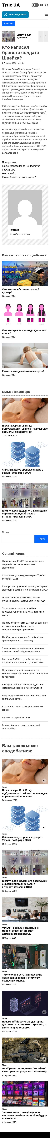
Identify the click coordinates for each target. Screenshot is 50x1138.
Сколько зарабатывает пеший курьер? (20, 290)
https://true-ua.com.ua (20, 234)
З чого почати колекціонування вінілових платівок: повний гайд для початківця (23, 650)
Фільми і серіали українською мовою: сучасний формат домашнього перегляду (23, 599)
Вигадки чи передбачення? (16, 717)
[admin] (25, 207)
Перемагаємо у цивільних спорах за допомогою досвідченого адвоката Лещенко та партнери (25, 673)
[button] (40, 36)
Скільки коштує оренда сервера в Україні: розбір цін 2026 (22, 471)
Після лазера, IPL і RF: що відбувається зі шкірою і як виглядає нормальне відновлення (25, 428)
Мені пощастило (17, 14)
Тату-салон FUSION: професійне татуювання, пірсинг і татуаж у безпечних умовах (23, 612)
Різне (4, 787)
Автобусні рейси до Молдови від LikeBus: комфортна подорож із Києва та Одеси (23, 686)
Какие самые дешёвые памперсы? (23, 371)
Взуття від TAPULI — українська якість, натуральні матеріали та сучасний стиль (22, 661)
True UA (11, 5)
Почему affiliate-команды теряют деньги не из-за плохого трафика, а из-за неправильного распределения (25, 626)
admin (21, 63)
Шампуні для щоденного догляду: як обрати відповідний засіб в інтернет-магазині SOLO (24, 513)
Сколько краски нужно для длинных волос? (24, 331)
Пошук (5, 532)
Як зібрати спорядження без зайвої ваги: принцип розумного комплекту (23, 639)
